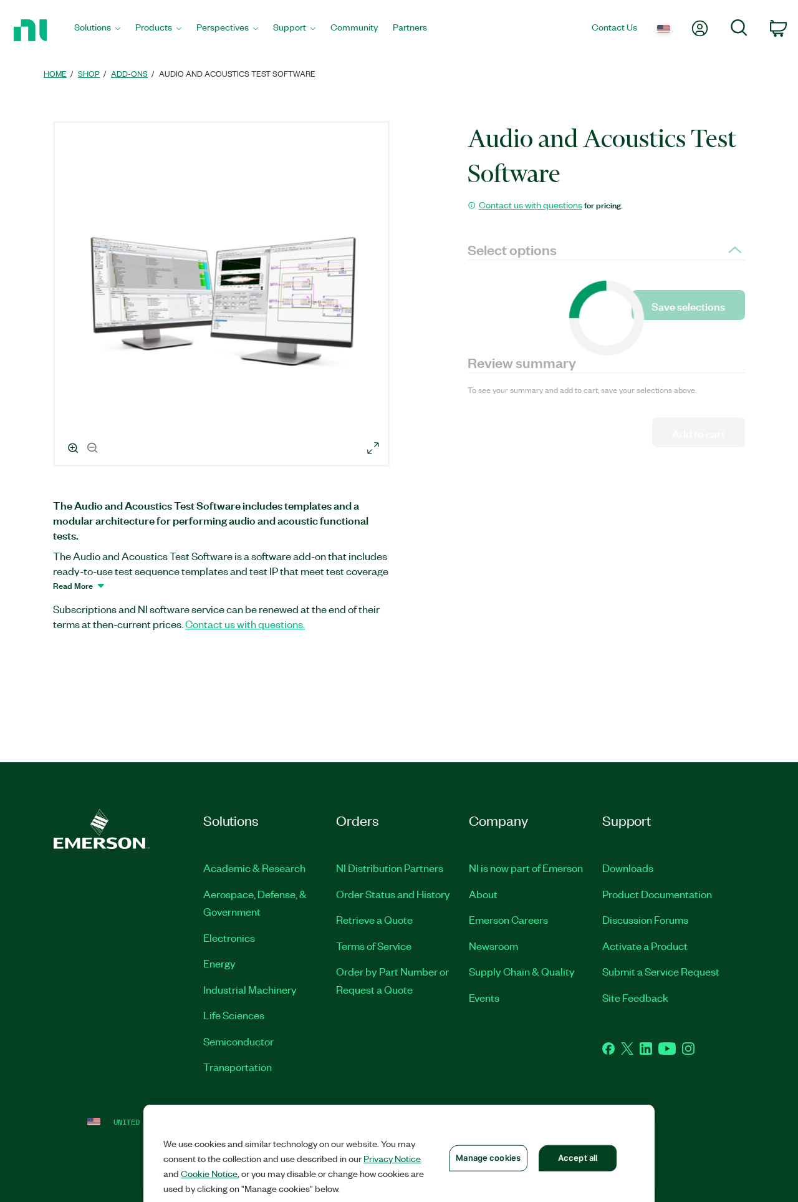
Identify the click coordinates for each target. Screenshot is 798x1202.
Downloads (627, 868)
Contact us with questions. (245, 624)
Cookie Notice (209, 1173)
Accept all (577, 1158)
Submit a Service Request (660, 971)
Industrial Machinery (250, 989)
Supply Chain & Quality (522, 971)
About (483, 894)
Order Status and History (393, 894)
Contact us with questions (530, 204)
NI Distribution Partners (389, 868)
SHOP (89, 73)
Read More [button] (73, 585)
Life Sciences (233, 1015)
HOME (55, 73)
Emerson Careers (508, 919)
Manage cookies (488, 1158)
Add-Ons (129, 73)
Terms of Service (373, 945)
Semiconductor (238, 1041)
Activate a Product (645, 945)
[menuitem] (97, 30)
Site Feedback (635, 997)
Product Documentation (657, 894)
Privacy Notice (392, 1158)
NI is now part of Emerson (526, 868)
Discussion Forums (645, 919)
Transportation (237, 1067)
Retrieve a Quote (374, 919)
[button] (223, 295)
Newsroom (493, 945)
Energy (219, 963)
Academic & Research (254, 868)
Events (484, 997)
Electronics (229, 937)
